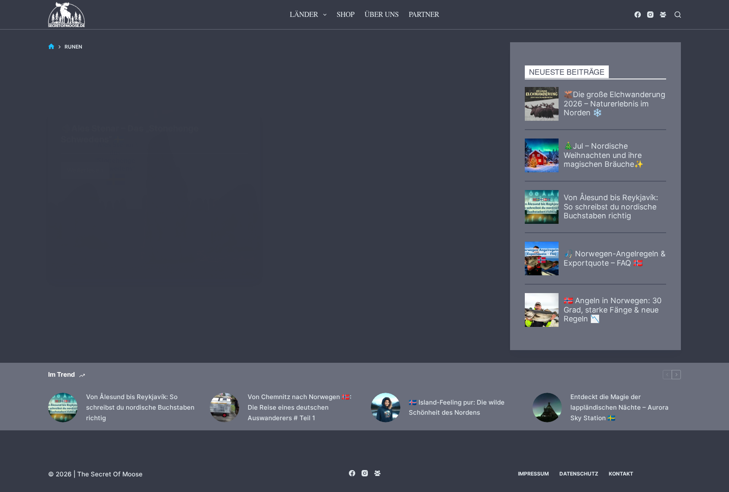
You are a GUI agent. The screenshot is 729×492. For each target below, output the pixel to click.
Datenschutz (578, 473)
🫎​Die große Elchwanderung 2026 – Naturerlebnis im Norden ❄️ (614, 103)
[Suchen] (678, 14)
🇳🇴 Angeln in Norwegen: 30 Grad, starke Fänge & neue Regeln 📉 (613, 309)
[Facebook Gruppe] (663, 14)
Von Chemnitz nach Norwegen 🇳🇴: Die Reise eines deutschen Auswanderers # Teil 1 (299, 407)
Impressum (533, 473)
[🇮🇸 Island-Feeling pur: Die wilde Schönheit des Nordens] (385, 407)
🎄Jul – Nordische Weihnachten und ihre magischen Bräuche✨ (603, 155)
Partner (424, 14)
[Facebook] (637, 14)
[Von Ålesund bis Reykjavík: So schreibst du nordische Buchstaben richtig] (63, 407)
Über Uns (381, 14)
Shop (345, 14)
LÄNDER (304, 14)
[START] (51, 46)
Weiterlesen (88, 168)
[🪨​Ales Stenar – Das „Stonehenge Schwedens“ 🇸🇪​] (154, 194)
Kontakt (621, 473)
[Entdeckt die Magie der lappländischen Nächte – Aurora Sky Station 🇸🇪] (547, 407)
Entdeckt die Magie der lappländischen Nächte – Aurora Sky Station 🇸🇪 (619, 407)
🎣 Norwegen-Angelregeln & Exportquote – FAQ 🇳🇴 (615, 258)
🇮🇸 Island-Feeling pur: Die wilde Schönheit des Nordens (457, 407)
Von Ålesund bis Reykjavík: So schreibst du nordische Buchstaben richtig (611, 206)
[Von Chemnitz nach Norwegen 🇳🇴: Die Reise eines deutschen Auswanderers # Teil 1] (224, 407)
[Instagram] (650, 14)
